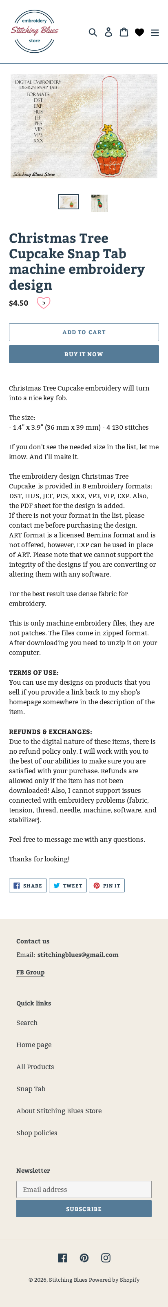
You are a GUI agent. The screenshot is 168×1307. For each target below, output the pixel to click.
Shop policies (36, 1133)
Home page (33, 1045)
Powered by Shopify (114, 1279)
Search (27, 1023)
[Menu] (155, 31)
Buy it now (83, 354)
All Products (35, 1067)
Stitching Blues (68, 1279)
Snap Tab (30, 1089)
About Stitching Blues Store (59, 1111)
